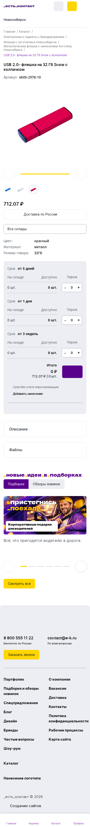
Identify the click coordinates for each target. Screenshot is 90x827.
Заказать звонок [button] (21, 655)
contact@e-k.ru (62, 637)
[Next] (81, 174)
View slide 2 (32, 566)
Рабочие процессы (66, 730)
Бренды (11, 730)
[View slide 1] (45, 131)
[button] (72, 6)
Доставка (57, 697)
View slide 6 (66, 566)
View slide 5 (57, 566)
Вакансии (57, 688)
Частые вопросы (19, 739)
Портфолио (14, 679)
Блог (8, 712)
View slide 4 (49, 566)
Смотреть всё (19, 583)
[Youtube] (27, 625)
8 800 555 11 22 (18, 637)
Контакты (57, 706)
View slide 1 (23, 566)
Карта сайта (60, 739)
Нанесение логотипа (22, 778)
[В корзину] (72, 372)
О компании (59, 679)
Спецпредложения (21, 703)
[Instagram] (18, 625)
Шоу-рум (12, 748)
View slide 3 (40, 566)
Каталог (11, 763)
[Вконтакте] (8, 625)
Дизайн (10, 721)
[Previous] (9, 174)
